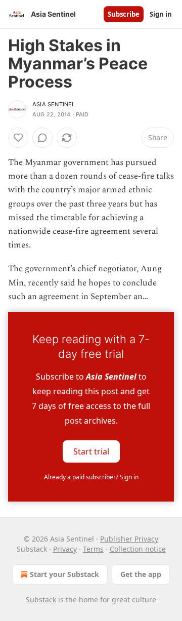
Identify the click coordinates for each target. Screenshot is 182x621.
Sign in (161, 14)
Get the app (140, 574)
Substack (41, 599)
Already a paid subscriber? (91, 477)
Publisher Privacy (129, 539)
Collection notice (138, 549)
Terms (93, 549)
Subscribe (124, 14)
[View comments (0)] (42, 138)
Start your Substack (64, 574)
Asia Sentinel (53, 104)
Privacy (65, 549)
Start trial (91, 451)
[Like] (18, 138)
